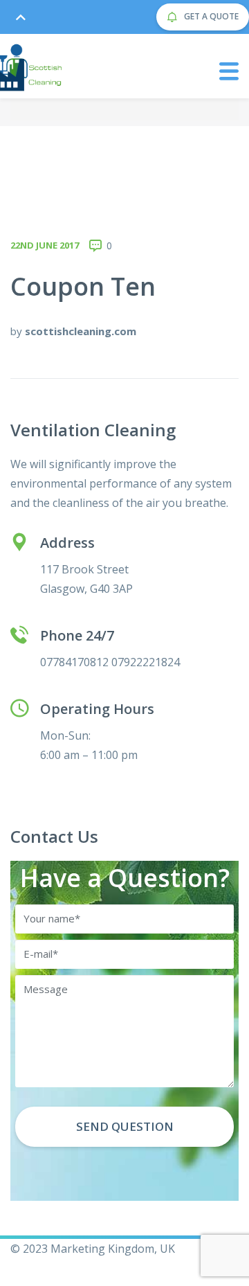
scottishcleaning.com (80, 331)
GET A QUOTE (210, 16)
